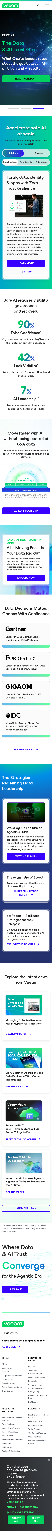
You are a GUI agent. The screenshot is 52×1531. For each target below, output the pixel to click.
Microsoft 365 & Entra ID (12, 1439)
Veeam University (35, 1385)
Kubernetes (7, 1447)
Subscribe (9, 1347)
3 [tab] (34, 110)
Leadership (7, 1367)
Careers (5, 1371)
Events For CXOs (35, 1421)
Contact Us (7, 1379)
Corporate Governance (12, 1375)
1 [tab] (9, 110)
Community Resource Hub (37, 1397)
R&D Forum (33, 1402)
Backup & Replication (11, 1451)
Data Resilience (9, 1424)
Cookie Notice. (15, 1502)
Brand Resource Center (12, 1387)
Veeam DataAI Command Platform (13, 1419)
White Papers (34, 1429)
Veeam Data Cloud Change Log (36, 1390)
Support (31, 1366)
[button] (26, 1507)
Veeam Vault (7, 1435)
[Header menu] (47, 6)
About (4, 1364)
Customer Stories (35, 1436)
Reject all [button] (36, 1519)
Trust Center (7, 1391)
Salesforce (7, 1443)
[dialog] (26, 1494)
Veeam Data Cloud (10, 1431)
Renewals (32, 1381)
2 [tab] (22, 110)
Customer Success (36, 1377)
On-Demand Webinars (37, 1433)
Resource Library (35, 1425)
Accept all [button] (16, 1519)
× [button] (49, 1460)
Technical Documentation (35, 1372)
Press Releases (8, 1383)
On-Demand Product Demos (37, 1442)
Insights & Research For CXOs (38, 1416)
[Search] (38, 6)
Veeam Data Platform (11, 1428)
